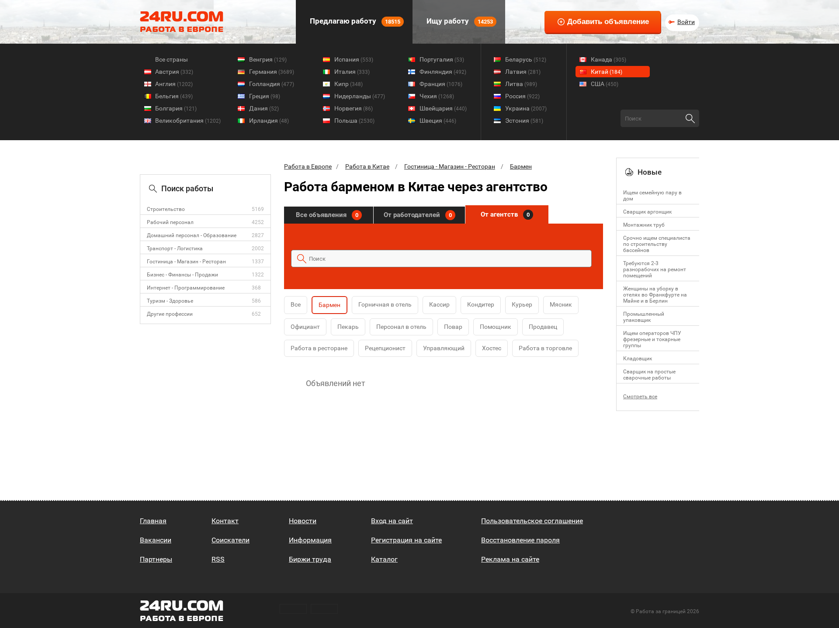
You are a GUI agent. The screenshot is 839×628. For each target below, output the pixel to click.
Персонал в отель (401, 326)
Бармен (521, 166)
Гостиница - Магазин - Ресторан (186, 262)
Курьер (522, 304)
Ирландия (269, 120)
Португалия (442, 59)
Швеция (438, 120)
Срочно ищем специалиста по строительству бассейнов (656, 244)
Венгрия (268, 59)
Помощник (495, 326)
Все (296, 304)
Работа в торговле (545, 348)
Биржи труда (310, 559)
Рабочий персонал (170, 222)
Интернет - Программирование (186, 288)
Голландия (271, 83)
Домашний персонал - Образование (191, 235)
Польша (354, 120)
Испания (353, 59)
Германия (271, 71)
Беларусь (525, 59)
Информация (310, 540)
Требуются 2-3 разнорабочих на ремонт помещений (654, 269)
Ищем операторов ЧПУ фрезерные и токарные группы (652, 339)
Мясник (561, 304)
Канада (608, 59)
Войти (686, 21)
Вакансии (155, 540)
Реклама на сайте (510, 559)
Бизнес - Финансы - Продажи (182, 275)
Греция (264, 96)
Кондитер (480, 304)
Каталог (384, 559)
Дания (264, 108)
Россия (522, 96)
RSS (218, 559)
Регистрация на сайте (406, 540)
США (604, 83)
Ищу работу (459, 21)
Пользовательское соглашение (532, 521)
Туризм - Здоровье (170, 301)
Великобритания (188, 120)
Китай (606, 71)
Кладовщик (637, 358)
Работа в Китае (367, 166)
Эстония (524, 120)
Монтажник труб (644, 225)
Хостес (491, 348)
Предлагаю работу (354, 21)
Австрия (174, 71)
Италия (352, 71)
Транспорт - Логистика (175, 248)
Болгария (176, 108)
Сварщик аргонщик (647, 212)
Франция (441, 83)
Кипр (348, 83)
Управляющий (444, 348)
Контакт (225, 521)
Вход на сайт (392, 521)
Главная (153, 521)
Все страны (171, 59)
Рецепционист (385, 348)
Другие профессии (170, 314)
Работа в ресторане (319, 348)
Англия (174, 83)
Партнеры (156, 559)
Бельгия (174, 96)
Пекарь (348, 326)
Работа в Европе (308, 166)
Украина (526, 108)
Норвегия (353, 108)
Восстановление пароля (520, 540)
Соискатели (230, 540)
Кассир (439, 304)
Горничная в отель (385, 304)
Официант (305, 326)
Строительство (166, 209)
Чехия (437, 96)
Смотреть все (640, 396)
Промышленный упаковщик (643, 317)
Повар (453, 326)
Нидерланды (359, 96)
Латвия (523, 71)
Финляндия (443, 71)
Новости (302, 521)
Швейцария (443, 108)
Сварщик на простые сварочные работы (649, 375)
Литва (521, 83)
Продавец (543, 326)
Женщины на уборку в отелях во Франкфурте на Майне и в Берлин (655, 295)
